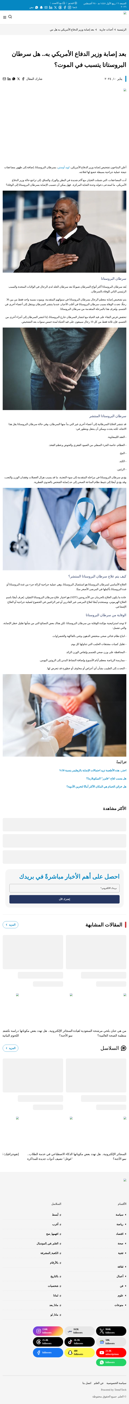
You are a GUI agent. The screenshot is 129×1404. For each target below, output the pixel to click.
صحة (120, 1243)
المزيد (12, 924)
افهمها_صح (53, 1234)
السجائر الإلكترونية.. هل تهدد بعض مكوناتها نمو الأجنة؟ (46, 1033)
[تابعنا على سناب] (41, 7)
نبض (31, 7)
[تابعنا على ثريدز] (60, 7)
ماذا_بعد (55, 1305)
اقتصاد (119, 1233)
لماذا (57, 1296)
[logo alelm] (116, 17)
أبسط (56, 1215)
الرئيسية (121, 29)
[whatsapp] (13, 78)
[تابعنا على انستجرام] (69, 7)
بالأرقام (55, 1263)
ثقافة (120, 1266)
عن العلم (99, 1383)
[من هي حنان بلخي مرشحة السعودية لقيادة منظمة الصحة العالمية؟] (99, 1008)
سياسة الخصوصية (116, 1383)
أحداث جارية (106, 29)
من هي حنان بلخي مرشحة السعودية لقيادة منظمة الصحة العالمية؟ (99, 1033)
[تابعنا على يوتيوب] (46, 7)
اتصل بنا (86, 1383)
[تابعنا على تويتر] (55, 7)
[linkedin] (9, 78)
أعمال (120, 1276)
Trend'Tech (120, 1389)
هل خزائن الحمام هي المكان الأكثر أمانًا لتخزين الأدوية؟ (96, 786)
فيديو (71, 3)
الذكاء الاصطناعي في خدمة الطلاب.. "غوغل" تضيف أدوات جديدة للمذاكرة (50, 1156)
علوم (120, 1295)
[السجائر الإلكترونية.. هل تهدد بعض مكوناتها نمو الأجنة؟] (46, 1008)
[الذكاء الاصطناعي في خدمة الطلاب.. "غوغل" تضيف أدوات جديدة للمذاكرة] (46, 1132)
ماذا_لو (56, 1315)
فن (121, 1285)
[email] (4, 78)
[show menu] (5, 17)
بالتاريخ (56, 1276)
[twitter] (18, 78)
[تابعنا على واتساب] (36, 7)
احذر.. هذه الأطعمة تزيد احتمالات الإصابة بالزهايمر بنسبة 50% (92, 770)
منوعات (119, 1305)
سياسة (119, 1214)
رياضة (120, 1224)
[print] (23, 78)
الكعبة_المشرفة (50, 1253)
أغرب (56, 1224)
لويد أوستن (64, 167)
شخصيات (54, 1286)
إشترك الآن (64, 899)
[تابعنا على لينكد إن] (50, 7)
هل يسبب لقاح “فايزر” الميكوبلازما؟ (106, 778)
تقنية (120, 1253)
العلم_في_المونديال (49, 1244)
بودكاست (57, 3)
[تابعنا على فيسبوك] (65, 7)
